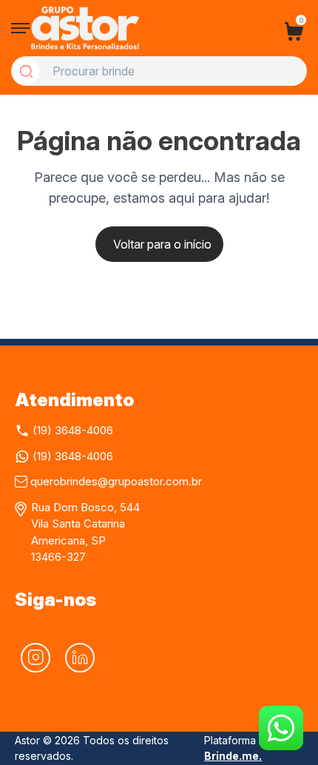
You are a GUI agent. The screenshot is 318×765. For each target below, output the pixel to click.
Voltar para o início (162, 244)
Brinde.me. (233, 755)
